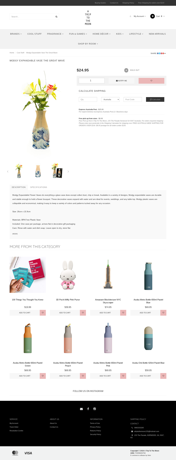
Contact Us (114, 3)
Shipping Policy (128, 3)
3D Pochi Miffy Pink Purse (68, 299)
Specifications (38, 187)
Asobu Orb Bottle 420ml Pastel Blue (148, 363)
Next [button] (68, 171)
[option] (41, 114)
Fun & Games (77, 34)
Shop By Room (87, 44)
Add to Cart (24, 313)
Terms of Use (95, 423)
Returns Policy (95, 431)
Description (19, 187)
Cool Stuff (34, 34)
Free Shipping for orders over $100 (151, 3)
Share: (154, 53)
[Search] (56, 16)
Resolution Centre (16, 431)
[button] (168, 452)
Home (12, 53)
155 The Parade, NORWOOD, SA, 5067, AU (147, 436)
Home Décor (101, 34)
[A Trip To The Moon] (88, 17)
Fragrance (54, 34)
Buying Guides (100, 3)
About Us (53, 423)
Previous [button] (7, 171)
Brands (15, 34)
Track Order (14, 427)
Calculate (156, 99)
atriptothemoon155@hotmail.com (146, 431)
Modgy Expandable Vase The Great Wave (41, 53)
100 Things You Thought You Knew (27, 299)
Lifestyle (135, 34)
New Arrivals (157, 34)
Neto (149, 455)
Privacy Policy (95, 427)
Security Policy (95, 434)
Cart (159, 16)
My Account (138, 16)
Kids (119, 34)
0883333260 (139, 428)
